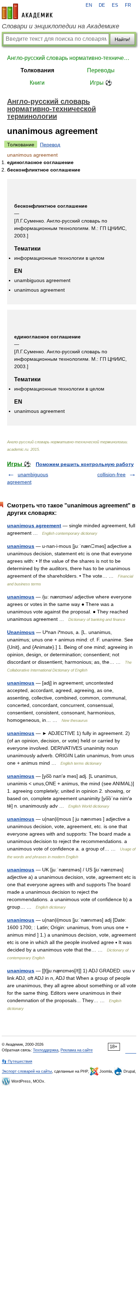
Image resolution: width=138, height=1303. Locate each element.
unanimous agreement (34, 525)
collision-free (111, 474)
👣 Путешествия (17, 1061)
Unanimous (21, 632)
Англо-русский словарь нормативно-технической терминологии (69, 58)
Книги (37, 83)
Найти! (122, 39)
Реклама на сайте (77, 1050)
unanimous (20, 546)
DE (102, 5)
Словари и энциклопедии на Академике (60, 26)
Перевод (50, 144)
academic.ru (27, 11)
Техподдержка (45, 1050)
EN (89, 5)
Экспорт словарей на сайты (27, 1071)
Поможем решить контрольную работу (85, 464)
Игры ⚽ (101, 83)
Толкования (37, 70)
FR (128, 5)
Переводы (101, 70)
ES (115, 5)
